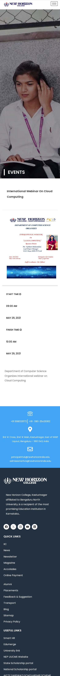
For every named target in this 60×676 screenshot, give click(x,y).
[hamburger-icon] (54, 3)
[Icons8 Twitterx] (13, 527)
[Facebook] (6, 527)
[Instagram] (20, 527)
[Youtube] (27, 527)
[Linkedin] (34, 527)
